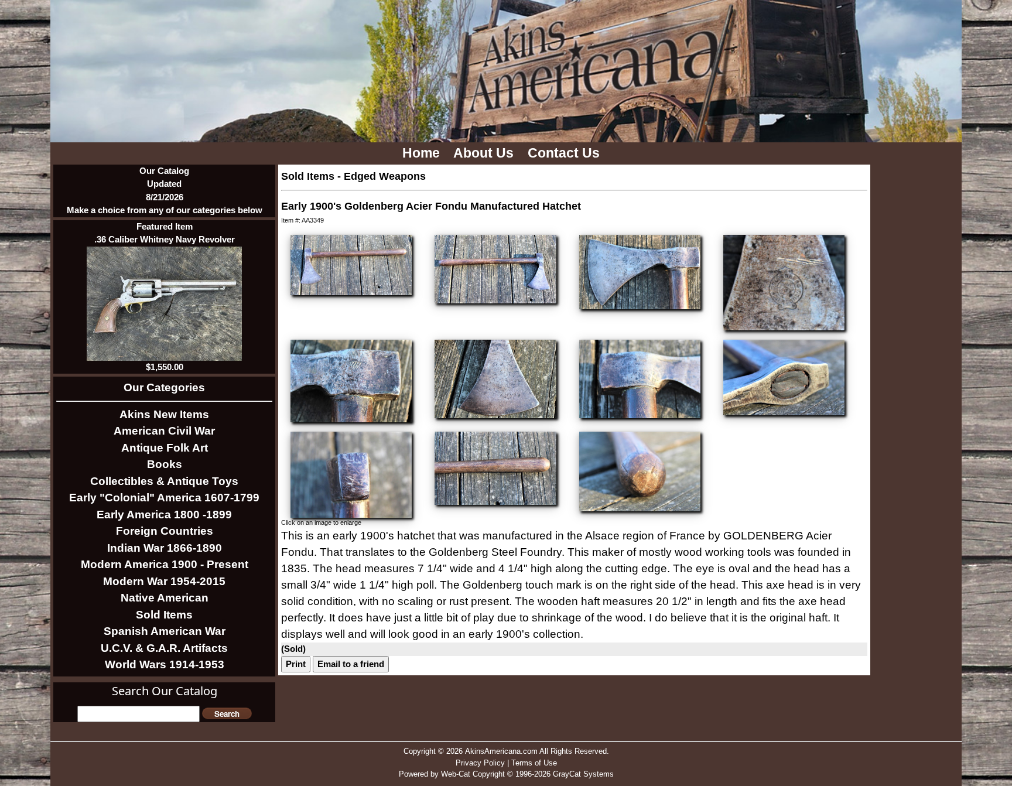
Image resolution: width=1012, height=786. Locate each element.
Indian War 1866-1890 (164, 548)
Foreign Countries (164, 531)
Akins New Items (164, 414)
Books (164, 464)
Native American (164, 598)
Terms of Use (534, 762)
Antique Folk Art (164, 448)
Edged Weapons (385, 176)
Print (296, 664)
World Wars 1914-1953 (164, 664)
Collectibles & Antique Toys (164, 481)
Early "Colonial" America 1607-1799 (164, 497)
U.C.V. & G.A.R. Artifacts (164, 648)
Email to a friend (350, 664)
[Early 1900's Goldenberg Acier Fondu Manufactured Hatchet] (351, 264)
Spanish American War (164, 631)
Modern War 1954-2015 (164, 581)
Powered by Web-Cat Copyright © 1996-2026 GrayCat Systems (506, 774)
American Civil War (164, 431)
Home (422, 153)
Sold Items (164, 615)
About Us (485, 153)
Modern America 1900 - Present (164, 564)
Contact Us (565, 153)
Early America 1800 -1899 (164, 514)
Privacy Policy (480, 762)
